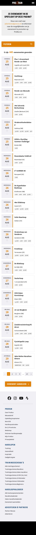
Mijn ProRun (9, 436)
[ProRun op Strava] (27, 399)
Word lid (8, 421)
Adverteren (8, 514)
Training (8, 448)
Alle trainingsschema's (12, 466)
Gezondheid (9, 451)
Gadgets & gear (10, 457)
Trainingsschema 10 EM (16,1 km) (16, 475)
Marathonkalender (11, 496)
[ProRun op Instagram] (15, 399)
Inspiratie (8, 454)
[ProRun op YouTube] (21, 399)
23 (27, 374)
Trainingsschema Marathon (14, 469)
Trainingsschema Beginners (14, 484)
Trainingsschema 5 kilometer (14, 481)
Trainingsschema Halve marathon (16, 472)
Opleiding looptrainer (12, 418)
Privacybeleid (9, 439)
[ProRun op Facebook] (9, 399)
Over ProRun (9, 412)
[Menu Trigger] (33, 3)
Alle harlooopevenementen (14, 493)
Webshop (8, 430)
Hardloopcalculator (11, 424)
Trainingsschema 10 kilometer (15, 478)
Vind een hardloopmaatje (13, 433)
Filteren (7, 44)
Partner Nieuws (10, 511)
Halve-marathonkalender (13, 499)
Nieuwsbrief (9, 415)
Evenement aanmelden (17, 384)
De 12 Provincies (10, 427)
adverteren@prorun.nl (13, 24)
